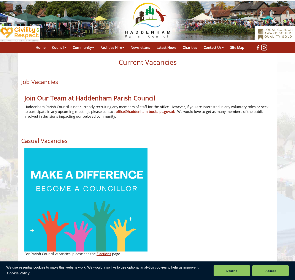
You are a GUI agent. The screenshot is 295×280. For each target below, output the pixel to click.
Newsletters (140, 47)
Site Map (237, 47)
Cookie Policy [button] (18, 273)
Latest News (166, 47)
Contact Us (213, 47)
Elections (104, 254)
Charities (190, 47)
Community (82, 47)
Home (41, 47)
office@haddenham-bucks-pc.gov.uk (145, 111)
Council (58, 47)
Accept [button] (270, 270)
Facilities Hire (111, 47)
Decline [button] (231, 270)
